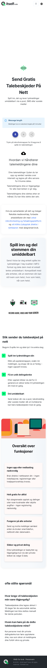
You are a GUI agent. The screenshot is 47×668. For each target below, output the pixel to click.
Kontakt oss (24, 664)
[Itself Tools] (23, 308)
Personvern (30, 659)
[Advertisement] (23, 32)
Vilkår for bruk (18, 659)
